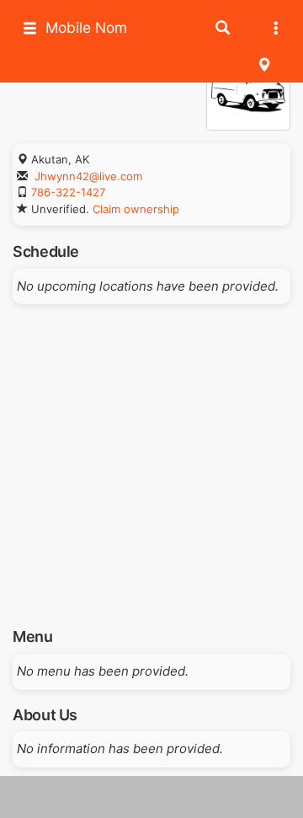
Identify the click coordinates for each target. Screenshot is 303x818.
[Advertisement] (151, 460)
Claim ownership (136, 209)
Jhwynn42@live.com (88, 176)
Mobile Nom (86, 27)
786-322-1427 (68, 192)
